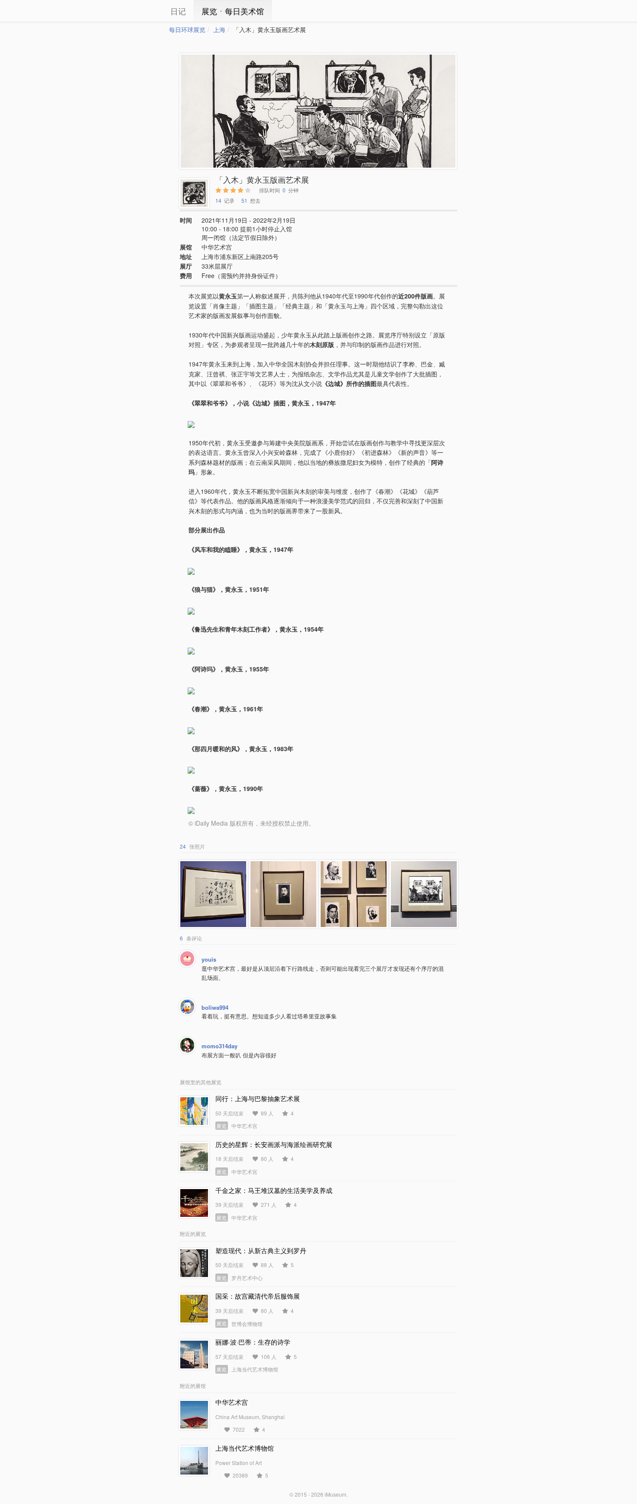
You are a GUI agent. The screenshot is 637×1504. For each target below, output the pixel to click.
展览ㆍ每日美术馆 (233, 10)
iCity (143, 11)
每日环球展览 (187, 29)
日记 (178, 10)
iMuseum (335, 1494)
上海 (219, 29)
